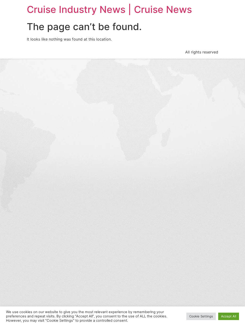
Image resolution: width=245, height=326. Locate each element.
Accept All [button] (228, 316)
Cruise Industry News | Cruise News (109, 9)
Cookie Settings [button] (201, 316)
